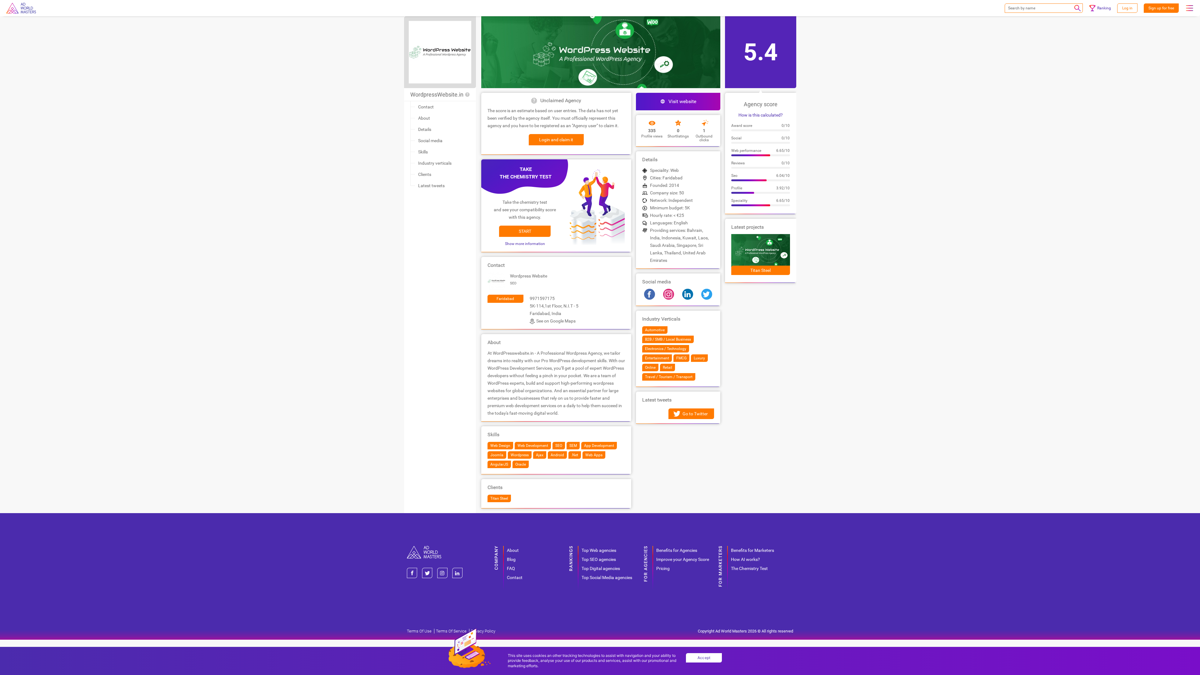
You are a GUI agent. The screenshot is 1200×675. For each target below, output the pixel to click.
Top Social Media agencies (607, 577)
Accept (704, 657)
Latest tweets (431, 185)
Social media (430, 140)
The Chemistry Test (749, 568)
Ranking (1104, 8)
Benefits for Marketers (752, 550)
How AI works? (745, 559)
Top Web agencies (599, 550)
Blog (511, 559)
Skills (423, 151)
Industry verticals (435, 163)
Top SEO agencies (599, 559)
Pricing (663, 568)
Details (424, 129)
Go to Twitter (695, 413)
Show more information (525, 244)
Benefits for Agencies (676, 550)
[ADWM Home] (424, 548)
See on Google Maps (556, 320)
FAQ (511, 568)
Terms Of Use (419, 631)
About (424, 118)
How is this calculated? (760, 115)
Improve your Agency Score (682, 559)
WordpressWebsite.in (436, 94)
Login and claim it (556, 139)
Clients (424, 174)
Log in (1127, 8)
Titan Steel (760, 270)
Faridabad (505, 299)
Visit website (682, 101)
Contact (426, 106)
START (525, 231)
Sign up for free (1161, 8)
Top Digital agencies (601, 568)
